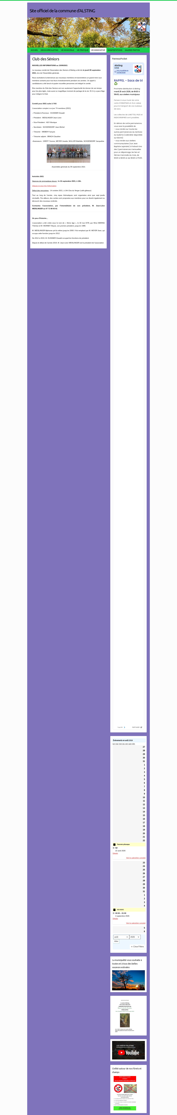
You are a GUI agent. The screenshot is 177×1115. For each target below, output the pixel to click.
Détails (115, 853)
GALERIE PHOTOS (132, 50)
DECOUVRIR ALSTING (49, 50)
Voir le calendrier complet (135, 858)
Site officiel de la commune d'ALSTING (62, 10)
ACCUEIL (34, 50)
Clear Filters (138, 947)
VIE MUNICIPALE (67, 50)
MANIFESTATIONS (115, 50)
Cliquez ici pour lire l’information (44, 186)
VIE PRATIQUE (82, 50)
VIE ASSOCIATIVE (98, 50)
